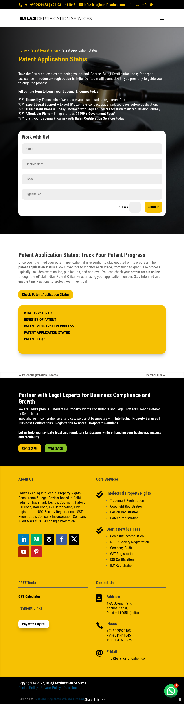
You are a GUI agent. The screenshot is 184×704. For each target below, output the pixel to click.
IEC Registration (122, 565)
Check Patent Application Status (45, 294)
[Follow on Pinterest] (36, 551)
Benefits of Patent (40, 320)
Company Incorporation (127, 536)
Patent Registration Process (49, 326)
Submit (153, 207)
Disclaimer (71, 688)
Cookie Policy (28, 688)
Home (22, 50)
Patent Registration (44, 50)
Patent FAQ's (35, 339)
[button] (171, 691)
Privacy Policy (51, 688)
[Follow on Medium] (36, 539)
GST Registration (122, 554)
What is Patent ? (38, 313)
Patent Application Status (47, 333)
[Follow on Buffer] (49, 539)
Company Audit (121, 548)
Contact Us (30, 448)
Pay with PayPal (33, 624)
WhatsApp (55, 448)
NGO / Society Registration (129, 542)
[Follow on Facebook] (61, 539)
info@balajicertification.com (127, 658)
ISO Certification (122, 559)
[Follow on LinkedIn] (23, 539)
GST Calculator (29, 596)
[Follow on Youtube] (23, 551)
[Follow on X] (74, 539)
